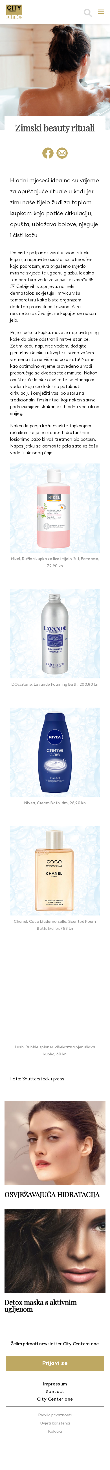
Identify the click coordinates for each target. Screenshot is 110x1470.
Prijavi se (55, 1363)
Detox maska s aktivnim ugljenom (41, 1305)
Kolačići (55, 1432)
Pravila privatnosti (55, 1415)
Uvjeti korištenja (55, 1423)
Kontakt (55, 1392)
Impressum (55, 1384)
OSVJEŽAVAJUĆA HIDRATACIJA (52, 1194)
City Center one (55, 1399)
